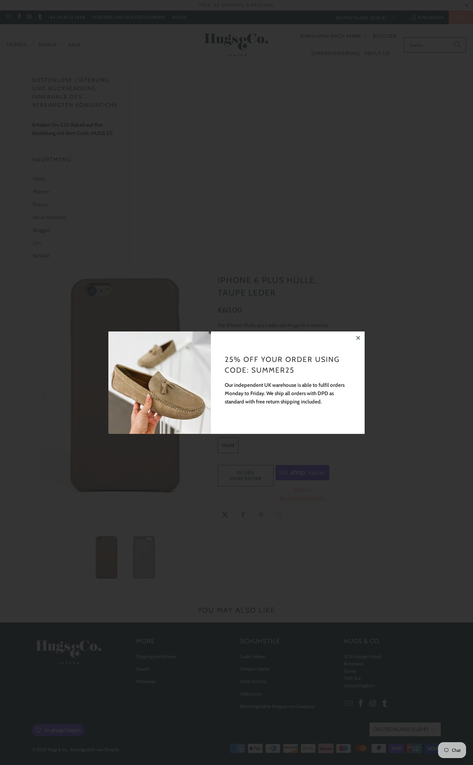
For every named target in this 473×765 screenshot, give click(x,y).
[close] (358, 337)
